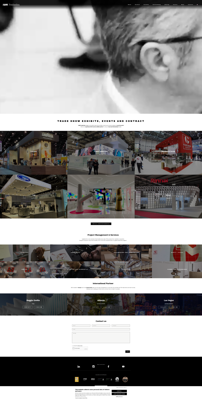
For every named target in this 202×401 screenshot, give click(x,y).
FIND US (26, 307)
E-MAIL (38, 307)
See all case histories (100, 223)
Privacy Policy (80, 345)
